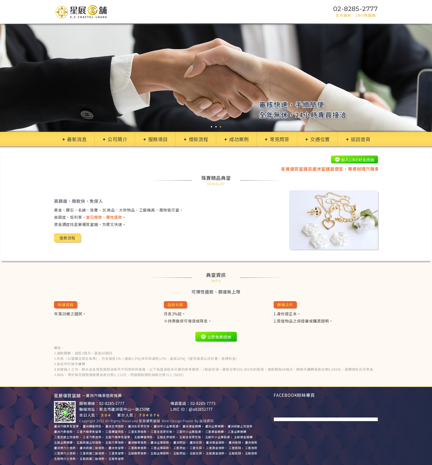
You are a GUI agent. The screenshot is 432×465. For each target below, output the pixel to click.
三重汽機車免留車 (88, 431)
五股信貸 (196, 453)
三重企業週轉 (237, 431)
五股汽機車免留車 (117, 437)
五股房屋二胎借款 (92, 458)
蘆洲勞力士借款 (65, 448)
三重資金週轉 (214, 431)
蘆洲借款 (251, 442)
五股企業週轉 (63, 442)
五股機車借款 (137, 453)
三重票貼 (179, 448)
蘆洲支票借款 (114, 426)
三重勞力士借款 (65, 453)
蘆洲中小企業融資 (166, 426)
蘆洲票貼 (179, 442)
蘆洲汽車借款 (63, 431)
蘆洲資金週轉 (191, 426)
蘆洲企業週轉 (214, 426)
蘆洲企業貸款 (160, 442)
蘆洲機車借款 (137, 442)
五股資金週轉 (243, 437)
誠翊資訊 (206, 420)
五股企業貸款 (160, 453)
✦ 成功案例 (236, 139)
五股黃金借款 (215, 453)
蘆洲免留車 (116, 448)
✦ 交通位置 (317, 139)
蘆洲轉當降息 (92, 426)
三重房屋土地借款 (66, 437)
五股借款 (251, 453)
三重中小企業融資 (188, 431)
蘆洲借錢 (235, 442)
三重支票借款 (137, 431)
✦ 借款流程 (195, 139)
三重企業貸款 (160, 448)
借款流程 (67, 238)
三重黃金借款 (215, 448)
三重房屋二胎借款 (92, 453)
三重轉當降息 (114, 431)
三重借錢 (235, 448)
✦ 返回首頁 (358, 139)
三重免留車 (116, 453)
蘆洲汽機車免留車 (66, 426)
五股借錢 (235, 453)
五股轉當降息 (143, 437)
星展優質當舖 (149, 420)
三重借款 (251, 448)
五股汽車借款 (114, 442)
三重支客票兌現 (161, 431)
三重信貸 (196, 448)
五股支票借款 (166, 437)
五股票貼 (179, 453)
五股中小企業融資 (217, 437)
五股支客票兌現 (190, 437)
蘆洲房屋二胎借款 (92, 448)
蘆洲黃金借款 (215, 442)
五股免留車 (116, 458)
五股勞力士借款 (65, 458)
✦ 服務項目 (155, 139)
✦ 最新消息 (74, 139)
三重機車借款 (137, 448)
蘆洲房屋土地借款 (240, 426)
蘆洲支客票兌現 (139, 426)
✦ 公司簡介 (114, 139)
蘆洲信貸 (196, 442)
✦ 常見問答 (276, 139)
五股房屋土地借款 (88, 442)
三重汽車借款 (92, 437)
